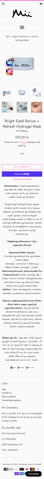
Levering (23, 142)
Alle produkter (9, 396)
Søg (4, 389)
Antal (22, 153)
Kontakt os (7, 392)
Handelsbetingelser (11, 400)
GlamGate (23, 464)
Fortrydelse (34, 473)
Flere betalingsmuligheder (22, 179)
